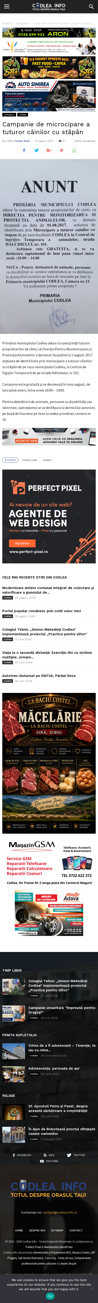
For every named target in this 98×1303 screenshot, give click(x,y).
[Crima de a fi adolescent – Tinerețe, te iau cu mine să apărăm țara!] (13, 1051)
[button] (91, 6)
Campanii (9, 114)
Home (19, 1230)
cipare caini (29, 460)
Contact (76, 1230)
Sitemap (57, 1230)
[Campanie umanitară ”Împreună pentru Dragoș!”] (13, 1014)
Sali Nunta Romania (30, 1258)
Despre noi (37, 1230)
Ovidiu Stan (22, 141)
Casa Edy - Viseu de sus (59, 1258)
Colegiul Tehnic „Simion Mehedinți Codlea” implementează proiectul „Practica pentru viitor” (57, 985)
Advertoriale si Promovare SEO (52, 1252)
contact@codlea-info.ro (60, 1212)
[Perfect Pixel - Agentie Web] (49, 562)
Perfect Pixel (33, 1247)
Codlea (22, 114)
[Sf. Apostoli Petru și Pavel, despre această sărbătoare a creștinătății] (13, 1112)
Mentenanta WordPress (58, 1247)
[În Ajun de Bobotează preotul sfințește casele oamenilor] (13, 1135)
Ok (50, 1296)
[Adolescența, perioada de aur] (13, 1074)
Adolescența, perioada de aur (54, 1068)
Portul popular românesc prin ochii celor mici (41, 611)
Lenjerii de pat (67, 1263)
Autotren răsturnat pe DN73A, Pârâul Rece (39, 676)
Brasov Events (81, 1252)
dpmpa (47, 460)
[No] (92, 1288)
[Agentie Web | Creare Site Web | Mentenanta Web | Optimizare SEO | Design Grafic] (49, 449)
